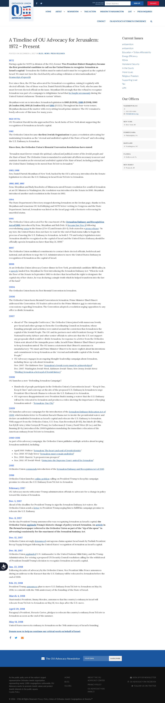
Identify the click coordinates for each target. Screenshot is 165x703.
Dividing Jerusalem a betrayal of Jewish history (38, 372)
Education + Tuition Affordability (136, 52)
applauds (32, 524)
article (99, 524)
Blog (41, 53)
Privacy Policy (94, 684)
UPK (124, 87)
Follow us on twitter (144, 685)
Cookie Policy (14, 692)
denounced (40, 541)
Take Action (90, 11)
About (59, 11)
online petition (42, 478)
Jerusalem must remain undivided (56, 453)
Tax (123, 83)
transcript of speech (20, 77)
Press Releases (58, 53)
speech (14, 271)
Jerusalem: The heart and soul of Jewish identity (57, 450)
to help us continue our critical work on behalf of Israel (51, 631)
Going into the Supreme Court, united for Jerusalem (67, 460)
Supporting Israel (129, 79)
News (47, 53)
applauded (30, 554)
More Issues (127, 72)
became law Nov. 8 (77, 225)
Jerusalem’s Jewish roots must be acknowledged (68, 365)
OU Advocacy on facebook (142, 681)
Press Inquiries (144, 11)
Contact (101, 21)
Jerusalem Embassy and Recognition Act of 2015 (80, 469)
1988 (80, 102)
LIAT (130, 11)
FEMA (125, 60)
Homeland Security (130, 64)
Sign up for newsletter (144, 677)
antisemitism (127, 44)
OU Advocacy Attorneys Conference (128, 21)
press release (92, 228)
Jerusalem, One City (43, 403)
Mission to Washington (112, 11)
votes (26, 228)
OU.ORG (67, 685)
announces (32, 586)
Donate (153, 3)
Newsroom (73, 11)
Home (48, 11)
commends (31, 469)
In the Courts (128, 68)
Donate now (15, 631)
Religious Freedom (130, 75)
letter (36, 508)
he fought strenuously (79, 93)
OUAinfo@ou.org (132, 114)
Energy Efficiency (130, 56)
